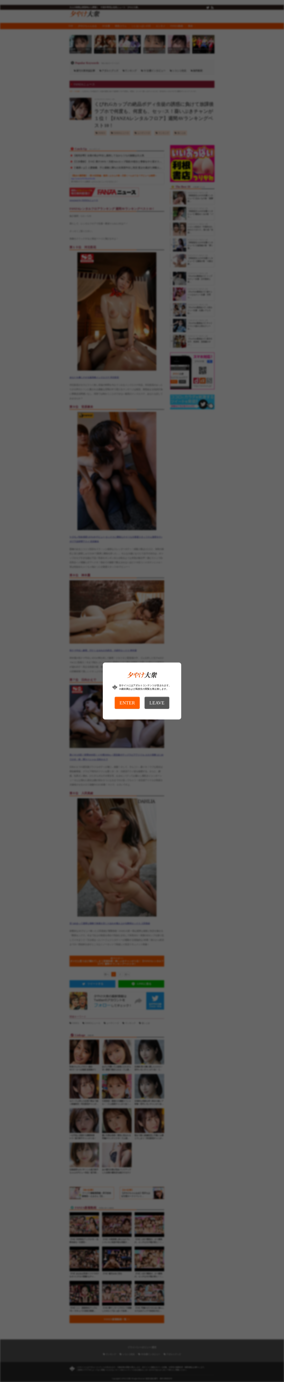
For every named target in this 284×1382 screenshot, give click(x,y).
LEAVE (156, 702)
